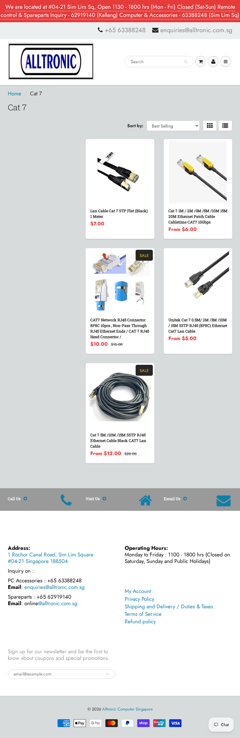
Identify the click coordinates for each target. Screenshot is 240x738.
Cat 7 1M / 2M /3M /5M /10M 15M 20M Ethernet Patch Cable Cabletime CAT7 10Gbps (198, 216)
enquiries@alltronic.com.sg (196, 30)
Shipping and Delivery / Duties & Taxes (169, 606)
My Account (138, 591)
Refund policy (140, 621)
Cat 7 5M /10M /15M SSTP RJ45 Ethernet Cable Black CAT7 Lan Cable (118, 440)
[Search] (186, 62)
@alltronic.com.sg (58, 603)
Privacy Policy (139, 599)
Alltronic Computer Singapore (127, 709)
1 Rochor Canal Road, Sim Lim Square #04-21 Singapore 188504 (50, 558)
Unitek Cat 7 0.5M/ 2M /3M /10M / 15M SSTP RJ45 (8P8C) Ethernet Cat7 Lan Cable (197, 325)
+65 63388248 (125, 30)
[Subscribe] (107, 674)
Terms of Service (143, 614)
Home (14, 93)
